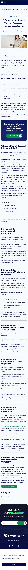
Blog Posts (15, 16)
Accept (14, 564)
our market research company (16, 107)
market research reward (16, 421)
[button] (25, 551)
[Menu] (25, 2)
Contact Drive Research (9, 486)
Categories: (6, 492)
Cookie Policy (10, 568)
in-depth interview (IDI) (15, 71)
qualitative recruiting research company (15, 426)
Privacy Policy (17, 568)
